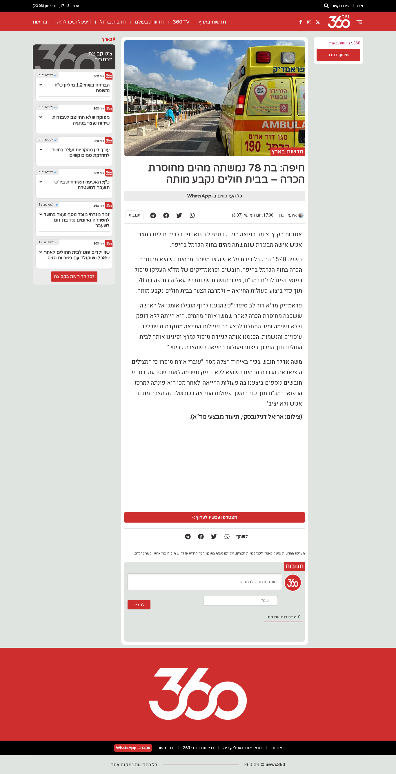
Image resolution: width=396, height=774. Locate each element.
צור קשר (166, 748)
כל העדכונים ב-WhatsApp (214, 196)
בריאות (40, 22)
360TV (181, 22)
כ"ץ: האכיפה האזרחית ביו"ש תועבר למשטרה (82, 184)
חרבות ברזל (113, 22)
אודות (276, 748)
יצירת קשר (341, 5)
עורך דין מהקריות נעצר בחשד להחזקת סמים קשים (80, 152)
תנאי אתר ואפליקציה (242, 748)
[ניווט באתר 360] (359, 22)
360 (356, 43)
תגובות (134, 215)
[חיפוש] (326, 5)
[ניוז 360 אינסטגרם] (309, 22)
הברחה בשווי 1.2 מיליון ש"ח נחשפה (82, 87)
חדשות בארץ (212, 22)
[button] (192, 215)
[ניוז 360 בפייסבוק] (300, 22)
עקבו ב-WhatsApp (133, 747)
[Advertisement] (170, 465)
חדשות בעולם (149, 22)
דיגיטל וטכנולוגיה (74, 22)
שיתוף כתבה (338, 55)
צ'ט (360, 5)
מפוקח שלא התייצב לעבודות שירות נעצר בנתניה (81, 120)
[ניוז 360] (338, 22)
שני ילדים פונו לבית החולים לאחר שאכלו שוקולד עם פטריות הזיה (77, 255)
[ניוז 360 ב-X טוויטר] (317, 22)
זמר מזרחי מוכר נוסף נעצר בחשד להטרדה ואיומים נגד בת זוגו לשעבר (76, 220)
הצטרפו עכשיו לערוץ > (214, 517)
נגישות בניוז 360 (198, 748)
